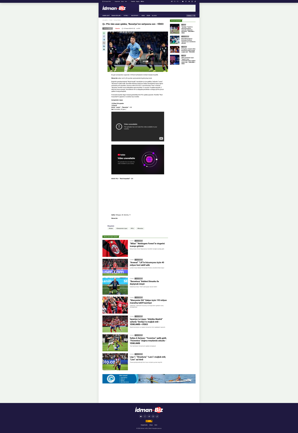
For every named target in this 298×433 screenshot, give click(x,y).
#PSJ (132, 228)
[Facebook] (186, 1)
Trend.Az (133, 1)
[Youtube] (183, 1)
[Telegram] (189, 1)
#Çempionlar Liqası (121, 228)
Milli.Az (142, 1)
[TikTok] (195, 1)
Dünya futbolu (108, 28)
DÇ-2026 (154, 15)
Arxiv (126, 1)
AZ (172, 1)
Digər (148, 15)
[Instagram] (192, 1)
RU (177, 1)
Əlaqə (122, 1)
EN (174, 1)
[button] (104, 33)
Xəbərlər (117, 28)
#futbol (111, 228)
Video (143, 15)
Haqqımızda (117, 1)
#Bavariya (140, 228)
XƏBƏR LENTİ (106, 15)
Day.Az (137, 1)
